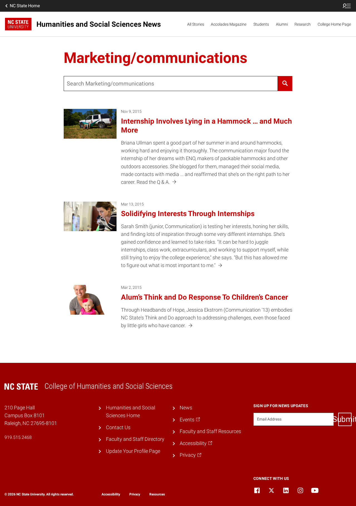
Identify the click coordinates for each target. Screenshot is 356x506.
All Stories (195, 24)
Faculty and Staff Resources (210, 431)
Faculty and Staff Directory (135, 439)
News (186, 407)
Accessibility (111, 494)
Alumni (282, 24)
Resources (157, 494)
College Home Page (334, 24)
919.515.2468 (18, 437)
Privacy (134, 494)
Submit (345, 419)
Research (303, 24)
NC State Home (25, 5)
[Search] (285, 83)
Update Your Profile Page (133, 451)
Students (261, 24)
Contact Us (118, 427)
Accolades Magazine (228, 24)
